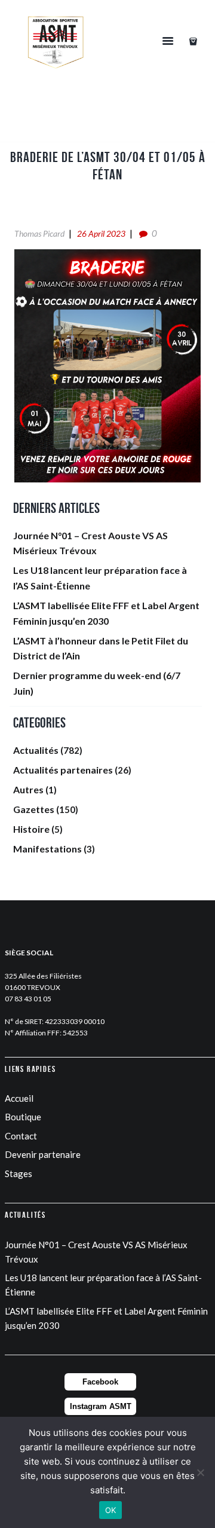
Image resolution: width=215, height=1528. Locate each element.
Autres (28, 789)
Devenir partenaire (43, 1154)
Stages (18, 1173)
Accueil (19, 1098)
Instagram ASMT (100, 1406)
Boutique (23, 1116)
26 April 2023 (101, 233)
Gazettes (33, 809)
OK (110, 1510)
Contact (21, 1135)
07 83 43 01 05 (28, 998)
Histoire (31, 829)
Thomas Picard (39, 233)
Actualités (36, 750)
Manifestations (47, 848)
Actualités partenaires (63, 769)
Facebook (100, 1381)
